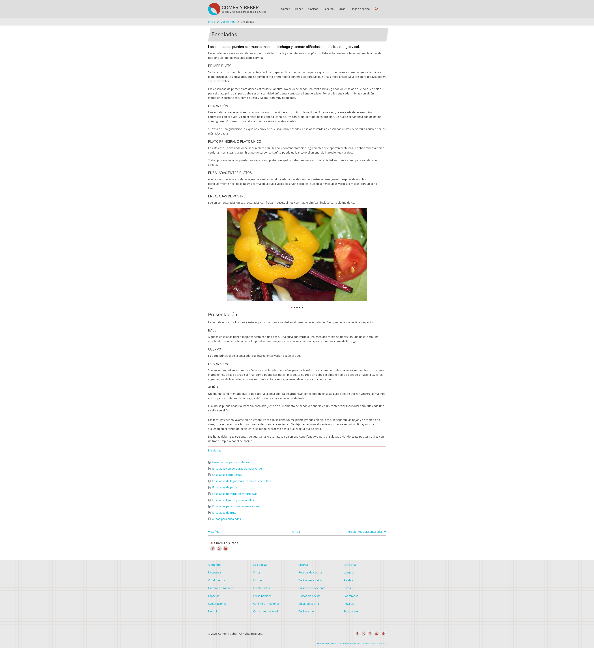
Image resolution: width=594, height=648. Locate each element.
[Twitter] (363, 633)
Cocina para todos (310, 580)
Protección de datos (351, 643)
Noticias (326, 643)
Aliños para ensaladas (226, 519)
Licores (258, 580)
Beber (299, 9)
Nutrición (214, 611)
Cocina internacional (311, 588)
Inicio (211, 22)
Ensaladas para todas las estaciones (235, 506)
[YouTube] (376, 633)
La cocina (350, 565)
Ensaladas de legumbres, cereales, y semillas (241, 481)
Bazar (341, 9)
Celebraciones (217, 603)
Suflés (215, 531)
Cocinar (313, 9)
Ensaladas (214, 450)
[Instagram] (370, 633)
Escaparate (351, 611)
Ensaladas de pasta (224, 487)
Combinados (261, 588)
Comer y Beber (240, 8)
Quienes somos (369, 643)
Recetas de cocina (310, 572)
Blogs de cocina (360, 9)
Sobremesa (351, 596)
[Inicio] (214, 9)
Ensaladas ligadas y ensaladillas (233, 500)
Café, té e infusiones (266, 603)
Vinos (256, 572)
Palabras (349, 580)
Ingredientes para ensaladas (230, 462)
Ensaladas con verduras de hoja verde (237, 468)
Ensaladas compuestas (227, 475)
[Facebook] (357, 633)
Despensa (214, 572)
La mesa (349, 572)
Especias (213, 596)
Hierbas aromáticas (220, 588)
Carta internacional (265, 611)
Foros (347, 588)
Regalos (349, 603)
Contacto (381, 643)
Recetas (328, 9)
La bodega (260, 565)
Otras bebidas (262, 596)
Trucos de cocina (309, 596)
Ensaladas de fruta (224, 512)
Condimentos (217, 580)
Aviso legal (336, 643)
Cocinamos (228, 22)
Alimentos (214, 565)
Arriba (296, 531)
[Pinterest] (383, 633)
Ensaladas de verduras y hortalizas (234, 494)
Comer (285, 9)
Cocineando (306, 611)
